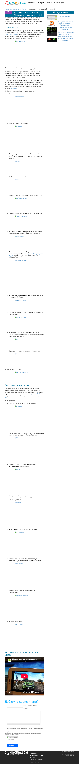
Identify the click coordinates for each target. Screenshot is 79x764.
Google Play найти (11, 34)
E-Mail (26, 708)
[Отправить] (24, 544)
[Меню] (24, 450)
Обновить (11, 739)
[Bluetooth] (24, 575)
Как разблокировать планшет (65, 28)
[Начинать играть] (24, 376)
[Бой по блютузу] (24, 204)
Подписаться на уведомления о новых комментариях (25, 728)
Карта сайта (34, 762)
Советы (49, 2)
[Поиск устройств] (24, 323)
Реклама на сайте (36, 760)
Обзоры (40, 2)
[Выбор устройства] (24, 607)
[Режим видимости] (24, 277)
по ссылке (14, 88)
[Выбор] (24, 514)
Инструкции (59, 2)
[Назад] (24, 168)
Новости (31, 2)
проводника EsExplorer (34, 394)
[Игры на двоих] (24, 53)
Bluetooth (25, 9)
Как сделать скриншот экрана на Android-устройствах (65, 24)
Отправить (12, 745)
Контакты (33, 758)
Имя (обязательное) (30, 705)
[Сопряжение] (24, 360)
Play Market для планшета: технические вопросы (65, 18)
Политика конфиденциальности (38, 754)
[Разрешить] (24, 243)
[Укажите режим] (24, 222)
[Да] (24, 343)
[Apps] (24, 481)
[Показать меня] (24, 305)
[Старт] (24, 186)
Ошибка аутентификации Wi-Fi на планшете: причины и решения (65, 34)
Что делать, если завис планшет (65, 39)
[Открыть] (24, 138)
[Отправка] (24, 636)
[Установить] (24, 108)
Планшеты (8, 9)
